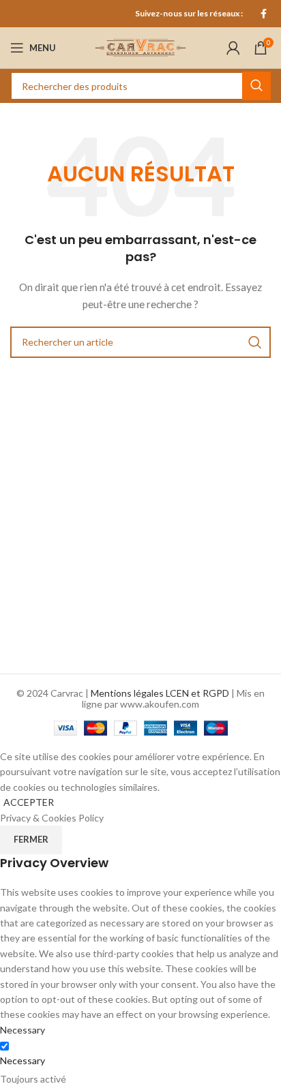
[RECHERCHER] (256, 86)
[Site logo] (140, 46)
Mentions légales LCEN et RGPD (160, 693)
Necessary (22, 1060)
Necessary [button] (22, 1030)
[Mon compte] (233, 47)
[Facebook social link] (263, 13)
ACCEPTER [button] (28, 802)
